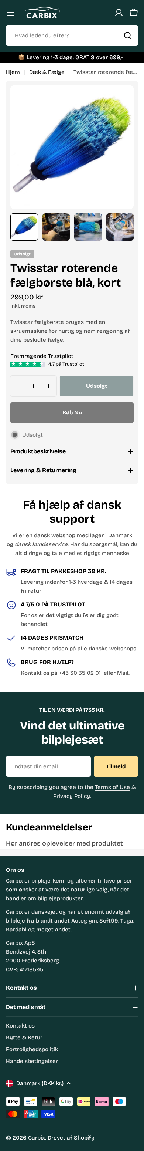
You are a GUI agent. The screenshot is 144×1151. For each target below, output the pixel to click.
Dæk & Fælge (47, 72)
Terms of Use (112, 787)
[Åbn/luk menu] (10, 12)
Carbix (36, 1137)
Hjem (13, 72)
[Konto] (118, 12)
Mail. (123, 673)
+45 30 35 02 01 (80, 673)
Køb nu (72, 412)
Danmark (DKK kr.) (40, 1083)
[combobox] (72, 35)
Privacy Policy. (72, 796)
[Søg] (127, 35)
